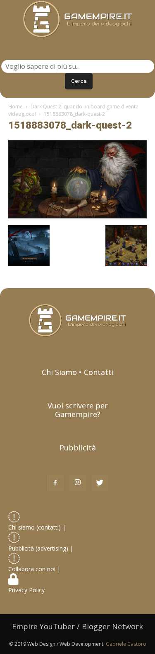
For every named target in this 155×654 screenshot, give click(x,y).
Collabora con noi (32, 569)
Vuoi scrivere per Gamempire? (78, 410)
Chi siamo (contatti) (34, 527)
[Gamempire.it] (77, 19)
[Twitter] (100, 483)
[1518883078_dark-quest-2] (77, 216)
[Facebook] (55, 483)
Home (15, 106)
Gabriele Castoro (126, 643)
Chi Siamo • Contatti (78, 372)
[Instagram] (77, 483)
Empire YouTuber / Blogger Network (77, 626)
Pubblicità (78, 447)
